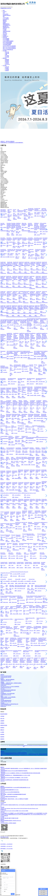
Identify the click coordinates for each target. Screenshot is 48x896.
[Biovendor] (7, 745)
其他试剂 (5, 32)
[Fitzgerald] (22, 745)
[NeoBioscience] (45, 745)
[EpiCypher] (20, 745)
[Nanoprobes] (46, 745)
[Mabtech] (40, 745)
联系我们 (7, 68)
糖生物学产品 (5, 26)
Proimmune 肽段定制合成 (8, 49)
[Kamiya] (34, 745)
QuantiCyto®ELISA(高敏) (13, 810)
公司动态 (7, 63)
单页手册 (7, 52)
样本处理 (5, 28)
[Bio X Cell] (4, 745)
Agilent (11, 808)
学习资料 (5, 50)
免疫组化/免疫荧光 (7, 15)
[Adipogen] (0, 745)
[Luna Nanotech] (37, 745)
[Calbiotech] (13, 745)
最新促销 (7, 59)
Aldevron (15, 808)
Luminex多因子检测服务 (19, 813)
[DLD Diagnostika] (15, 745)
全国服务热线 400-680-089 (5, 8)
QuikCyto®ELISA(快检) (23, 810)
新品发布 (7, 61)
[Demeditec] (17, 745)
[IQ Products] (32, 745)
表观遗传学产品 (6, 27)
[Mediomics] (44, 745)
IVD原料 (4, 30)
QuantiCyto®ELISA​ (4, 810)
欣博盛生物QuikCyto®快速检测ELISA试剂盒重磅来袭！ (11, 142)
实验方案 (7, 53)
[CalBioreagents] (14, 745)
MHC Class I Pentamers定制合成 (9, 47)
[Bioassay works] (8, 745)
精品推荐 (7, 60)
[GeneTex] (28, 745)
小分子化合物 (5, 17)
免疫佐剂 (5, 21)
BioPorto (26, 808)
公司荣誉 (7, 69)
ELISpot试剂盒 (6, 18)
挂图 (6, 54)
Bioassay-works (35, 808)
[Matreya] (43, 745)
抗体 (4, 12)
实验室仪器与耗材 (6, 31)
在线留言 (7, 70)
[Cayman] (9, 745)
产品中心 (5, 11)
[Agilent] (2, 745)
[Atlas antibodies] (1, 745)
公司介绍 (7, 66)
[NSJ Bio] (47, 745)
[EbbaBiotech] (18, 745)
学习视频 (7, 55)
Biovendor (30, 808)
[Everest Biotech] (21, 745)
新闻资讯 (5, 58)
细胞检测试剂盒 (6, 23)
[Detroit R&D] (16, 745)
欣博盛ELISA (5, 36)
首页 (4, 10)
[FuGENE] (27, 745)
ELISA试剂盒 (5, 14)
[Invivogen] (31, 745)
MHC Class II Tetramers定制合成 (9, 48)
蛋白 (4, 16)
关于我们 (5, 65)
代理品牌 (5, 34)
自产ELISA (7, 64)
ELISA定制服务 (6, 38)
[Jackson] (33, 745)
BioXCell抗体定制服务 (7, 42)
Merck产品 (5, 33)
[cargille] (12, 745)
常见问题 (7, 56)
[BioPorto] (6, 745)
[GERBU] (29, 745)
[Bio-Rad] (5, 745)
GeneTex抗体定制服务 (7, 43)
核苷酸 (4, 22)
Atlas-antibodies (7, 808)
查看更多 (2, 674)
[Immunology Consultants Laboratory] (30, 745)
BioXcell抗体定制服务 (28, 813)
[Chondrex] (11, 745)
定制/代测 (5, 37)
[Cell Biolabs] (10, 745)
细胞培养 (5, 20)
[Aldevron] (3, 745)
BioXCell (19, 808)
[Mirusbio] (41, 745)
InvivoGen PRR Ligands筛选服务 (9, 45)
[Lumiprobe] (38, 745)
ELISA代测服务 (6, 39)
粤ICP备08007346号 (4, 837)
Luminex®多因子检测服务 (8, 41)
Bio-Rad (22, 808)
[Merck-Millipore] (39, 745)
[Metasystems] (42, 745)
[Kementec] (35, 745)
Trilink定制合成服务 (7, 44)
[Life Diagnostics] (36, 745)
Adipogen (2, 808)
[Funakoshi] (25, 746)
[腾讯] (24, 834)
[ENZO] (19, 745)
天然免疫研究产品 (6, 25)
